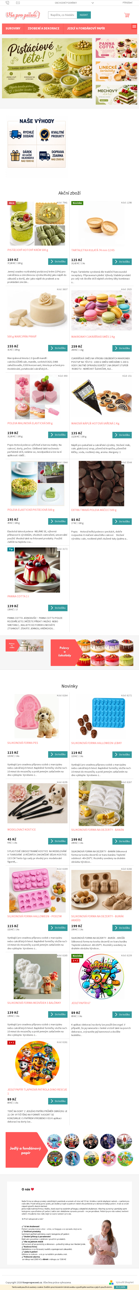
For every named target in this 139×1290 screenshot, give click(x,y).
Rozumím (119, 1287)
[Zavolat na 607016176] (9, 2)
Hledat (82, 15)
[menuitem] (11, 28)
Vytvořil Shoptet (123, 1281)
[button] (7, 68)
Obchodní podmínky (64, 3)
